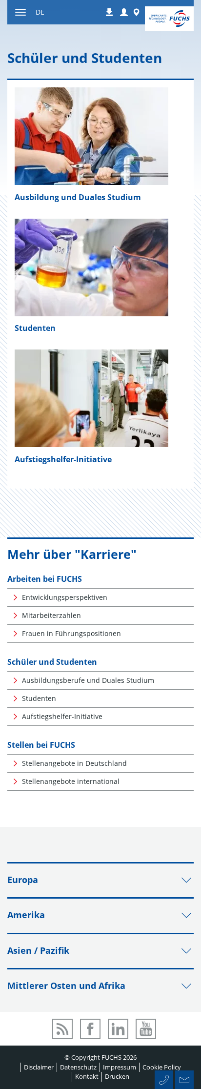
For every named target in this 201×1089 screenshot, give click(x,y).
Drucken (117, 1076)
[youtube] (146, 1029)
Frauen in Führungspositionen (71, 633)
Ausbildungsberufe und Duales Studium (88, 680)
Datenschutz (78, 1067)
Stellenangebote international (71, 781)
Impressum (119, 1067)
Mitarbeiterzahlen (51, 615)
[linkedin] (118, 1029)
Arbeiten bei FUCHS (44, 579)
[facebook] (90, 1029)
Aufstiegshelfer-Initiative (63, 459)
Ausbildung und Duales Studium (78, 197)
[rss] (62, 1029)
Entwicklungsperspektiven (64, 597)
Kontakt (87, 1076)
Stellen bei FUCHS (41, 745)
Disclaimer (39, 1067)
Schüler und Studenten (52, 662)
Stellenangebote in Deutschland (74, 763)
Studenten (35, 328)
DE (40, 12)
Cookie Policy (161, 1067)
